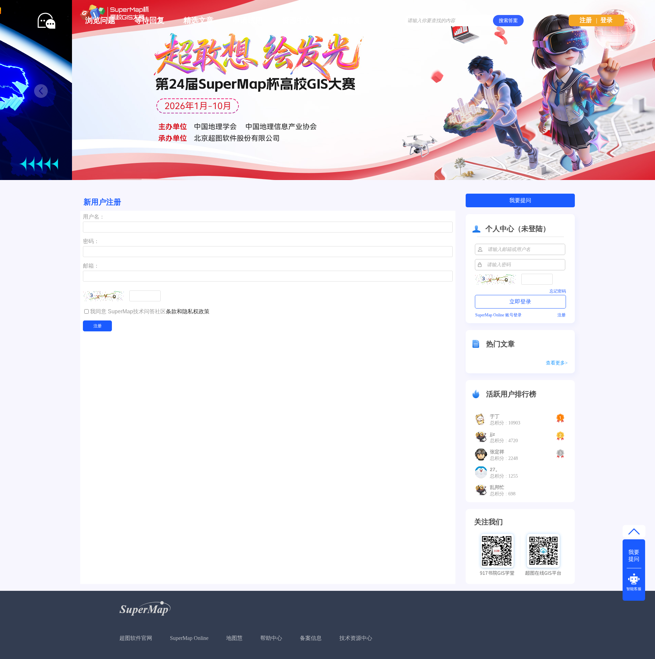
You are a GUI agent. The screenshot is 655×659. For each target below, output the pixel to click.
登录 (606, 20)
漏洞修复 (346, 20)
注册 (586, 20)
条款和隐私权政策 (187, 311)
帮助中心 (271, 638)
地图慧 (234, 638)
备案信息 (311, 638)
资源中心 (297, 20)
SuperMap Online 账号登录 (498, 315)
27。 (495, 469)
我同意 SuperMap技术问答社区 (149, 311)
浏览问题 (100, 20)
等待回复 (149, 20)
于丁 (494, 416)
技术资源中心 (355, 638)
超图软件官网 (135, 638)
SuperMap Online (189, 638)
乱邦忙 (497, 487)
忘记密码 (558, 291)
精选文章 (199, 20)
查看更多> (557, 362)
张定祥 (497, 451)
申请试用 (248, 20)
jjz (492, 434)
